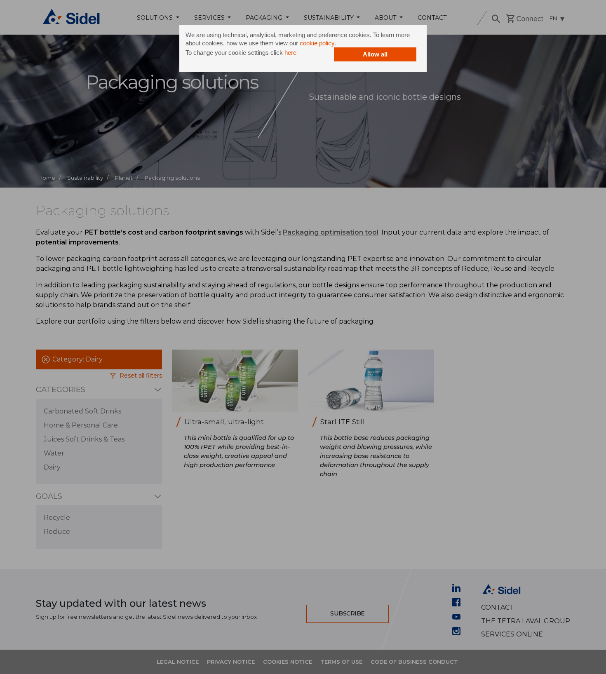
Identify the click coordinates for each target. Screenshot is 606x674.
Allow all (375, 54)
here (290, 52)
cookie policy (317, 43)
